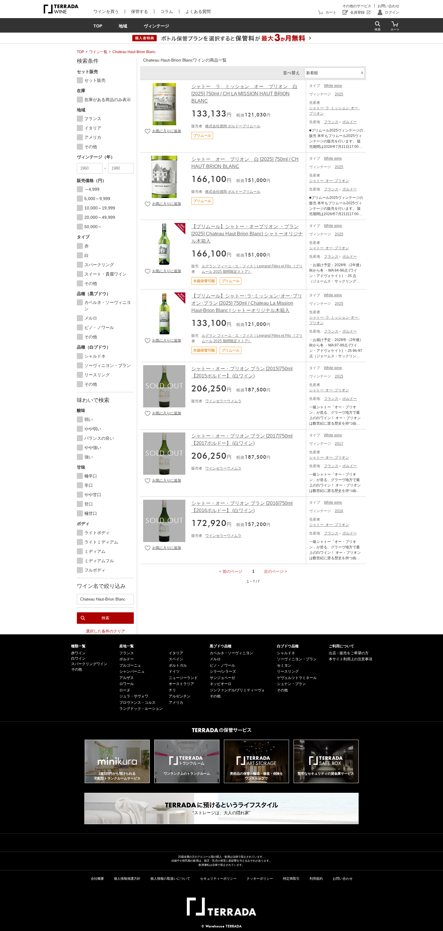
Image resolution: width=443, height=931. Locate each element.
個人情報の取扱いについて (170, 878)
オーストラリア (181, 684)
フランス (331, 122)
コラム (166, 11)
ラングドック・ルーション (141, 708)
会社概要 (97, 878)
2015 (339, 376)
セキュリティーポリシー (218, 878)
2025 (339, 94)
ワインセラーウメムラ (223, 401)
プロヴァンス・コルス (137, 702)
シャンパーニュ (132, 671)
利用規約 (316, 878)
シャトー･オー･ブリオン (329, 181)
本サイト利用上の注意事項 (350, 659)
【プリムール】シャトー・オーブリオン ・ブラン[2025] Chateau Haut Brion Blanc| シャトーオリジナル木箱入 (247, 234)
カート (330, 12)
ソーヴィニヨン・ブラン (297, 659)
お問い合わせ (388, 6)
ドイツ (174, 671)
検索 (105, 618)
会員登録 (357, 12)
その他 (76, 669)
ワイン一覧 (98, 52)
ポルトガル (178, 665)
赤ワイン (78, 653)
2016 (339, 511)
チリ (172, 690)
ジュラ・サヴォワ (133, 696)
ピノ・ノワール (222, 665)
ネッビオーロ (220, 684)
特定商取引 (291, 878)
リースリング (288, 671)
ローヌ (124, 690)
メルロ (215, 659)
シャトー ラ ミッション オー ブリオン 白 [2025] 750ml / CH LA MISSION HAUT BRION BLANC (244, 94)
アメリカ (176, 702)
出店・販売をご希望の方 (349, 653)
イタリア (176, 653)
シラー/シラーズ (223, 671)
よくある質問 (198, 11)
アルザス (126, 678)
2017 (339, 444)
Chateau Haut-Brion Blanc (134, 52)
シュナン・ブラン (291, 684)
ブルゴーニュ (130, 665)
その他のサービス (356, 6)
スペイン (176, 659)
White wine (333, 86)
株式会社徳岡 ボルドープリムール (232, 126)
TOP (80, 52)
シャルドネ (286, 653)
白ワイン (78, 658)
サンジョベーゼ (222, 678)
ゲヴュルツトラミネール (297, 678)
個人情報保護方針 (127, 878)
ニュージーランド (183, 678)
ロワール (126, 684)
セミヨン (284, 665)
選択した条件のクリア (105, 631)
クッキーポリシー (260, 878)
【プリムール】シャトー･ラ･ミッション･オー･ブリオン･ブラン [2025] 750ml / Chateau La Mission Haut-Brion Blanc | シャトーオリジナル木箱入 (246, 303)
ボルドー (349, 122)
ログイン (392, 12)
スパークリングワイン (89, 664)
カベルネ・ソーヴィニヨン (231, 653)
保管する (139, 11)
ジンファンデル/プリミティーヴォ (237, 690)
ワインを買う (106, 11)
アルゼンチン (179, 696)
